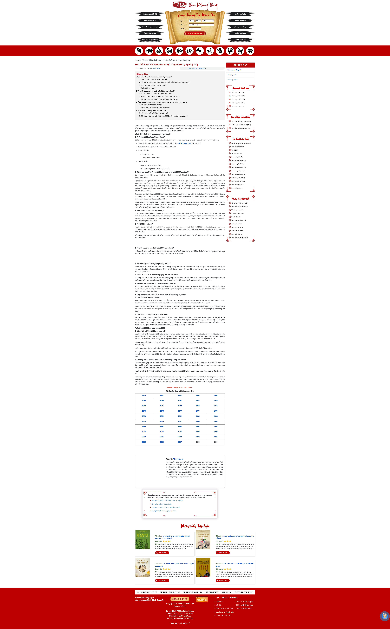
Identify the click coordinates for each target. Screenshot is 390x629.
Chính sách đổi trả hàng (244, 605)
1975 (144, 411)
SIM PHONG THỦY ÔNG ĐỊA (192, 592)
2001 (162, 437)
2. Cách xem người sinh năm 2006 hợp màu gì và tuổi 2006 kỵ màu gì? (164, 82)
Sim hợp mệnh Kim (240, 14)
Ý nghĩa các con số (237, 213)
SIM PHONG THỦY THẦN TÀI (170, 592)
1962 (180, 395)
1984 (216, 416)
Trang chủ (138, 60)
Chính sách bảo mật (223, 615)
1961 (162, 395)
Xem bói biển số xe (237, 146)
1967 (180, 401)
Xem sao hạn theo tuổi (238, 220)
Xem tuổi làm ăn (236, 224)
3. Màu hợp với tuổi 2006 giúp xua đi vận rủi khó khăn (158, 99)
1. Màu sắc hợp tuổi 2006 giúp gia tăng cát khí (155, 93)
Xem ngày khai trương (238, 160)
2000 (144, 437)
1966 (162, 401)
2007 (180, 442)
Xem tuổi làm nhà (237, 227)
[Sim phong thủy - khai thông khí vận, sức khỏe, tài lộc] (195, 6)
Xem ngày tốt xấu (237, 157)
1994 (216, 426)
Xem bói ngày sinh (237, 184)
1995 (144, 432)
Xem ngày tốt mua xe (238, 174)
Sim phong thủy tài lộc (150, 20)
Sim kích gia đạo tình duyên (150, 26)
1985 (144, 421)
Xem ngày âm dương (238, 177)
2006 (162, 442)
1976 (162, 411)
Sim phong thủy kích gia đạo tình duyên (166, 507)
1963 (198, 395)
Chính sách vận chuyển (244, 602)
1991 (162, 426)
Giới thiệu (219, 602)
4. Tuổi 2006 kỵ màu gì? (147, 88)
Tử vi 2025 (234, 150)
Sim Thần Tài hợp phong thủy (241, 124)
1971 (162, 406)
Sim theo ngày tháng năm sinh (241, 143)
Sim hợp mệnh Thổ (240, 39)
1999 (216, 432)
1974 (216, 406)
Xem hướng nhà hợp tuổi (239, 237)
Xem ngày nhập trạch (238, 171)
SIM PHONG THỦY (212, 592)
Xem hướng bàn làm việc (239, 206)
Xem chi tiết (162, 552)
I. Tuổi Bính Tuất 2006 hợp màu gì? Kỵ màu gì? (154, 77)
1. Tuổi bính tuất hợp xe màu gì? (150, 105)
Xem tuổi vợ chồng (237, 230)
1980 (144, 416)
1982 (180, 416)
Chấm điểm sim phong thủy (150, 39)
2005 (144, 442)
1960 (144, 395)
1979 (216, 411)
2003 (198, 437)
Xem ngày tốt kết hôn (238, 164)
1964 (216, 395)
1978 (198, 411)
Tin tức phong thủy (237, 210)
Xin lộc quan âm (236, 153)
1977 (180, 411)
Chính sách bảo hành (243, 608)
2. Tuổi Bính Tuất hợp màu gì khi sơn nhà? (154, 108)
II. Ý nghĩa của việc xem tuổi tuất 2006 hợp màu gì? (155, 91)
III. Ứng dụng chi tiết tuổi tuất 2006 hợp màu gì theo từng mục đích (161, 102)
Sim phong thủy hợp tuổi (239, 203)
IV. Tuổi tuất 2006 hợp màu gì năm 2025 (151, 111)
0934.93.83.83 (179, 599)
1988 (198, 421)
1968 (198, 401)
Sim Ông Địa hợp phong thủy (241, 128)
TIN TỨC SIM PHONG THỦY (244, 592)
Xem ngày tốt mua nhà (238, 167)
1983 (198, 416)
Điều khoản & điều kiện (224, 608)
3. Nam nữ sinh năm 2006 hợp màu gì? (153, 85)
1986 (162, 421)
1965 (144, 401)
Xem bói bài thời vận (238, 181)
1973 (198, 406)
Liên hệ (218, 605)
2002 (180, 437)
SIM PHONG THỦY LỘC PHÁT (147, 592)
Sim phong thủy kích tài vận (162, 504)
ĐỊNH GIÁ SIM (226, 592)
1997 (180, 432)
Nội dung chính (142, 74)
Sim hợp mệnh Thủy (240, 26)
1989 (216, 421)
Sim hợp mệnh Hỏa (240, 33)
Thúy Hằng (156, 68)
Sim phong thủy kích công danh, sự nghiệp (167, 500)
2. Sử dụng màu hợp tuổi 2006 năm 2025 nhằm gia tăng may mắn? (163, 116)
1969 (216, 401)
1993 (198, 426)
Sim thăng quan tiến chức (150, 14)
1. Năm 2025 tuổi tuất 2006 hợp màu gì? (153, 113)
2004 (216, 437)
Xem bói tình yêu (236, 188)
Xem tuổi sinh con (237, 234)
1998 (198, 432)
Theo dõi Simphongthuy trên (197, 68)
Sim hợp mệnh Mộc (240, 20)
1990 (144, 426)
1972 (180, 406)
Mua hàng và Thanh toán (225, 612)
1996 (162, 432)
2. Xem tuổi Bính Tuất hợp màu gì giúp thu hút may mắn (159, 96)
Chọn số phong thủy (195, 33)
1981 (162, 416)
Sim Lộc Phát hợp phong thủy (241, 121)
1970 (144, 406)
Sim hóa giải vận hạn (150, 33)
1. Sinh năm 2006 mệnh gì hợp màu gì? (153, 79)
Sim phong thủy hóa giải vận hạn (164, 511)
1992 (180, 426)
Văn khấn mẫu (236, 217)
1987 (180, 421)
